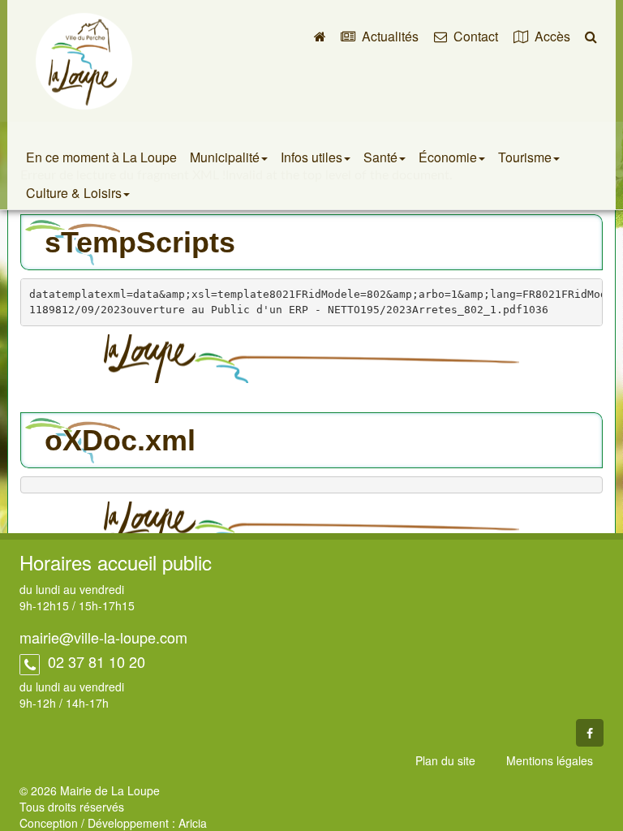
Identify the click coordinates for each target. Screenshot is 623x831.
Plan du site (445, 760)
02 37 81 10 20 (94, 661)
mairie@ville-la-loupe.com (103, 637)
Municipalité (225, 157)
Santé (380, 157)
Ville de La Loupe (84, 61)
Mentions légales (549, 760)
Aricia (192, 823)
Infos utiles (311, 157)
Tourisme (525, 157)
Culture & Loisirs (74, 192)
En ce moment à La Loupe (101, 157)
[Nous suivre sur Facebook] (590, 733)
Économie (448, 157)
